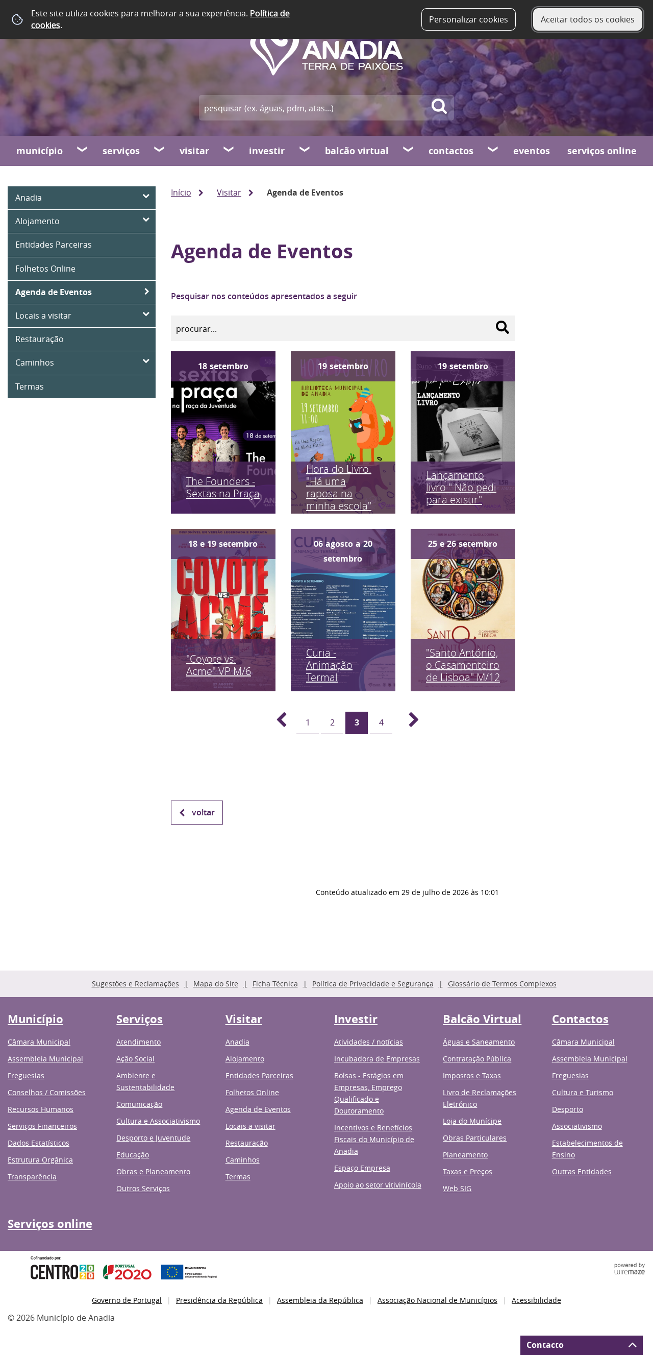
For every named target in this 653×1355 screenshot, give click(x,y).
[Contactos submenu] (493, 150)
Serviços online (602, 150)
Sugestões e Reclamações (135, 983)
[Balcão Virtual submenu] (408, 150)
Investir (267, 150)
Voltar (203, 812)
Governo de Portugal (127, 1300)
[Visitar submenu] (229, 150)
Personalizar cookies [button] (468, 19)
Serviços (121, 150)
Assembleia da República (320, 1300)
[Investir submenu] (305, 150)
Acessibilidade (536, 1300)
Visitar (194, 150)
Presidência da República (219, 1300)
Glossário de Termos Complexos (502, 983)
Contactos (451, 150)
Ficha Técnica (275, 983)
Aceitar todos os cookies (588, 19)
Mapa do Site (215, 983)
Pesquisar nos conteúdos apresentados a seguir (264, 296)
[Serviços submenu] (159, 150)
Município (39, 150)
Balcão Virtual (357, 150)
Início (181, 192)
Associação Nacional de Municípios (437, 1300)
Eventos (531, 150)
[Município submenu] (82, 150)
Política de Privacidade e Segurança (373, 983)
